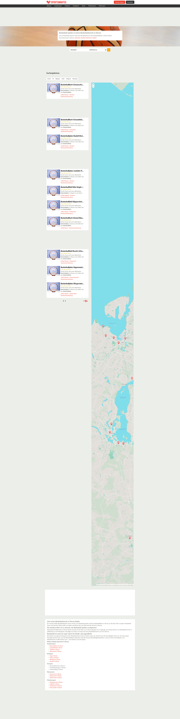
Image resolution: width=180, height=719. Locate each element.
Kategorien (68, 78)
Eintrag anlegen (119, 2)
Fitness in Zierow (54, 657)
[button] (103, 326)
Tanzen (83, 5)
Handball (83, 38)
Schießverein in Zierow (56, 685)
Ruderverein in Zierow (56, 676)
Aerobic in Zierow (54, 661)
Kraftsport (67, 5)
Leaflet (98, 585)
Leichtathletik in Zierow (56, 647)
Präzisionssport (92, 5)
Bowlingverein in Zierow (56, 682)
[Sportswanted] (56, 2)
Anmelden (130, 2)
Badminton (89, 38)
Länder (63, 78)
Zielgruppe (57, 78)
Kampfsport (76, 5)
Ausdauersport (58, 5)
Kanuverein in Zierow (55, 674)
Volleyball (77, 38)
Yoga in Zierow (53, 656)
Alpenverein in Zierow (55, 651)
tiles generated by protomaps (117, 585)
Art (53, 78)
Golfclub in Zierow (54, 684)
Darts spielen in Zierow (56, 687)
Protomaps (125, 585)
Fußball (94, 38)
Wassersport (102, 5)
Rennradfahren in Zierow (56, 646)
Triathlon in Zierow (55, 649)
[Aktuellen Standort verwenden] (106, 50)
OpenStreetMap (130, 585)
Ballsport (49, 5)
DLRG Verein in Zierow (56, 677)
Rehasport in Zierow (55, 659)
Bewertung (75, 78)
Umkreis (49, 78)
